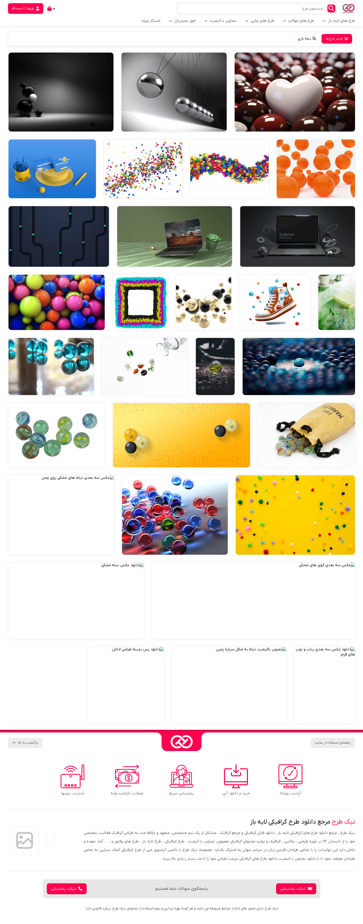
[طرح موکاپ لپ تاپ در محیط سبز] (174, 236)
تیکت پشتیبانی (293, 888)
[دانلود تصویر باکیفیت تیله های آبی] (51, 366)
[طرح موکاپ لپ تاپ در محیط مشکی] (297, 236)
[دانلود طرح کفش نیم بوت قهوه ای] (274, 302)
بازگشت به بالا (28, 742)
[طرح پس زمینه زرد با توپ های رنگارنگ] (295, 515)
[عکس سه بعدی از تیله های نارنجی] (316, 168)
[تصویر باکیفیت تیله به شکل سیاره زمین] (229, 685)
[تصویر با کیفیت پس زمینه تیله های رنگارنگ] (140, 302)
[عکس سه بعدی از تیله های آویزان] (174, 92)
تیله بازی (304, 38)
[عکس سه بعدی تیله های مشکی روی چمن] (61, 515)
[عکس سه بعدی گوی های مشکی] (253, 601)
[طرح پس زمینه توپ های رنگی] (181, 435)
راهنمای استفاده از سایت (333, 742)
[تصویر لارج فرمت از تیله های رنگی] (143, 168)
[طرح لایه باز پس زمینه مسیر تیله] (59, 236)
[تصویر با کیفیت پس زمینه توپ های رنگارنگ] (57, 302)
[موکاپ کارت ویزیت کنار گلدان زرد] (52, 168)
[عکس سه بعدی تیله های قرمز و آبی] (175, 515)
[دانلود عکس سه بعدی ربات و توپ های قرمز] (324, 685)
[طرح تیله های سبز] (57, 435)
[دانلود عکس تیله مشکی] (76, 601)
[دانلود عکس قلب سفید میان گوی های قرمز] (295, 92)
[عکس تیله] (299, 366)
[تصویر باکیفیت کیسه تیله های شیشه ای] (306, 435)
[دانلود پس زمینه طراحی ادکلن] (126, 685)
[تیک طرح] (181, 741)
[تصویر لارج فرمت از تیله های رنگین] (229, 168)
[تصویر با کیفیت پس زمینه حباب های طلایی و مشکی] (203, 302)
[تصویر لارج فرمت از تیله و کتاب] (336, 302)
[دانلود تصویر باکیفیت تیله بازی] (145, 366)
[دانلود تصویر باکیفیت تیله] (215, 366)
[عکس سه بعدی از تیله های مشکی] (61, 92)
